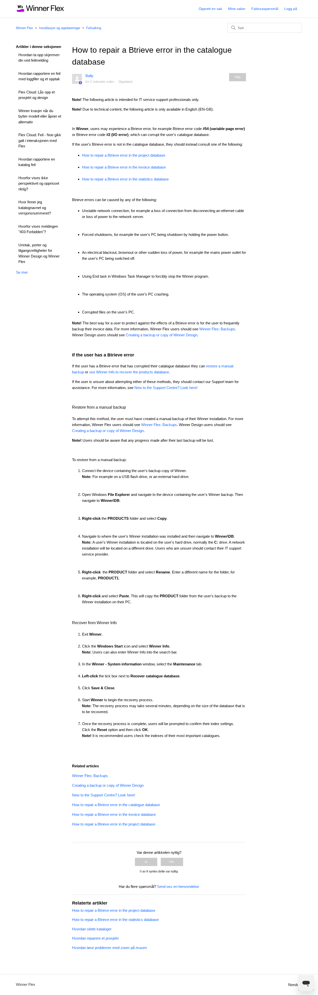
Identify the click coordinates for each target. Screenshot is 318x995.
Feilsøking (93, 28)
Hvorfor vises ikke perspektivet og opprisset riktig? (38, 183)
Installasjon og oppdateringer (59, 28)
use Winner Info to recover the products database (129, 372)
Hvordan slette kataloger (92, 929)
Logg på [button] (290, 9)
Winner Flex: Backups (217, 329)
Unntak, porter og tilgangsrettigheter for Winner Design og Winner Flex (39, 253)
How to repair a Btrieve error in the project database (123, 155)
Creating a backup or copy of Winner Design (161, 335)
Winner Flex (24, 28)
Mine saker (236, 9)
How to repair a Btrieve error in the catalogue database (116, 805)
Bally (89, 76)
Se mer (22, 272)
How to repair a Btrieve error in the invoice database (124, 167)
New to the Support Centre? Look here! (166, 388)
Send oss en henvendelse (178, 886)
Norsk (293, 985)
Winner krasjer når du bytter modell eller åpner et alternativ (39, 116)
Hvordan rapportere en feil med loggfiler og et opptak (39, 76)
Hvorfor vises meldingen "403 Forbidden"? (38, 229)
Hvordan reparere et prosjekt (95, 938)
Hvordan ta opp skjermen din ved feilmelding (38, 58)
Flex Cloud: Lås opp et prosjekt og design (36, 95)
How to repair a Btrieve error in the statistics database (125, 179)
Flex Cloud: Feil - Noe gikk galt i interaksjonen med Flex (39, 140)
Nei (171, 862)
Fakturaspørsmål (264, 9)
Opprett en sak (210, 9)
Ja (146, 862)
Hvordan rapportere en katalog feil (36, 162)
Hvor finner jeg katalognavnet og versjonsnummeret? (34, 207)
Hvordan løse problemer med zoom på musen (109, 948)
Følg (237, 77)
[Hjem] (40, 11)
